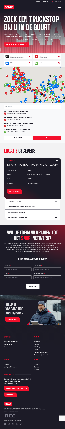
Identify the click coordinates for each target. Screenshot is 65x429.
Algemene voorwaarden (8, 420)
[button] (61, 90)
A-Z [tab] (47, 137)
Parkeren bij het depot (41, 355)
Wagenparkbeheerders (11, 341)
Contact (37, 1)
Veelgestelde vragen (10, 367)
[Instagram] (13, 424)
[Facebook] (17, 424)
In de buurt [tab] (18, 137)
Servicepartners (9, 347)
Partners (36, 370)
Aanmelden (13, 191)
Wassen (36, 344)
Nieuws (6, 364)
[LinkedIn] (5, 424)
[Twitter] (9, 424)
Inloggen (45, 1)
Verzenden (32, 286)
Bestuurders (8, 344)
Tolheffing (37, 347)
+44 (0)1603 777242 (10, 383)
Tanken (36, 349)
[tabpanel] (32, 119)
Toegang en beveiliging (41, 352)
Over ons (37, 364)
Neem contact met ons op (15, 388)
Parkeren (37, 341)
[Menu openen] (59, 7)
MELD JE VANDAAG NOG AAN (15, 45)
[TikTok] (21, 424)
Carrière (36, 367)
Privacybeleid (18, 420)
